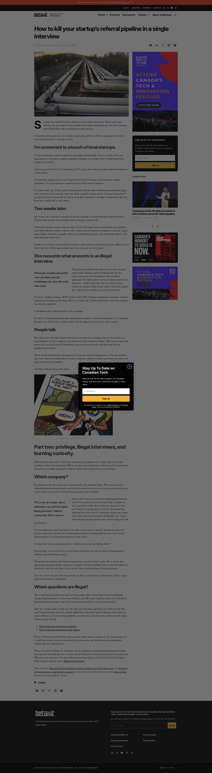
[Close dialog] (129, 366)
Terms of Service (113, 405)
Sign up (106, 398)
